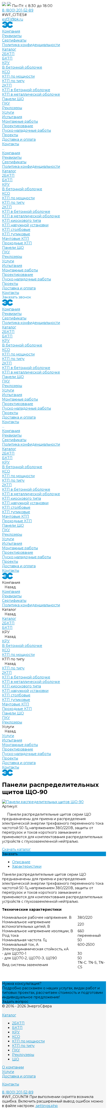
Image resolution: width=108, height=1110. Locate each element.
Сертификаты (14, 40)
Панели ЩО (13, 99)
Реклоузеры (23, 1054)
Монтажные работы (20, 121)
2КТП (7, 85)
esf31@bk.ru (12, 19)
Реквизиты (12, 36)
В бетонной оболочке (22, 67)
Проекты (10, 283)
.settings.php (46, 1105)
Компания (11, 153)
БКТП (7, 58)
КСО (6, 72)
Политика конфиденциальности (31, 45)
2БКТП (8, 54)
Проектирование (17, 126)
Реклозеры (12, 108)
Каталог (9, 171)
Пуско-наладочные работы (26, 130)
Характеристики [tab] (26, 866)
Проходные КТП (17, 243)
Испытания (12, 117)
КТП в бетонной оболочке (26, 90)
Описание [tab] (21, 862)
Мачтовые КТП (15, 238)
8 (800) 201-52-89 (17, 10)
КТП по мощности (18, 76)
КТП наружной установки (25, 225)
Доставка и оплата (19, 288)
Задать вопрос (15, 1001)
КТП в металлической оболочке (31, 94)
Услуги (8, 261)
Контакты (10, 292)
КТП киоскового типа (21, 220)
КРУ (6, 63)
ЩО (15, 1059)
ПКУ (6, 103)
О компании (13, 1067)
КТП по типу (13, 81)
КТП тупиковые (16, 234)
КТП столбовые (16, 229)
